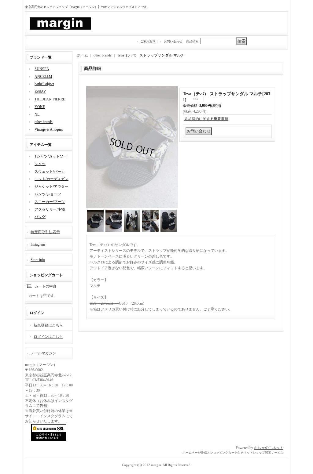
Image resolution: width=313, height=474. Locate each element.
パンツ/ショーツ (48, 194)
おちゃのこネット (268, 448)
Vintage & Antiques (49, 129)
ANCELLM (43, 76)
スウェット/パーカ (50, 171)
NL (37, 114)
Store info (38, 260)
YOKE (40, 107)
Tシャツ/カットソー (51, 156)
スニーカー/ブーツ (50, 202)
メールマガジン (43, 353)
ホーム (82, 55)
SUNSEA (42, 69)
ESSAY (40, 91)
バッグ (40, 217)
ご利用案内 (148, 41)
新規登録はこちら (48, 325)
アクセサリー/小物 (50, 209)
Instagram (38, 244)
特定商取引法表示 (45, 232)
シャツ (40, 164)
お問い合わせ (173, 41)
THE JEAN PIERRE (50, 99)
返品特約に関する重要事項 (206, 119)
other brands (44, 122)
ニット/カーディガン (51, 179)
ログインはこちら (48, 337)
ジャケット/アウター (51, 186)
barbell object (44, 84)
